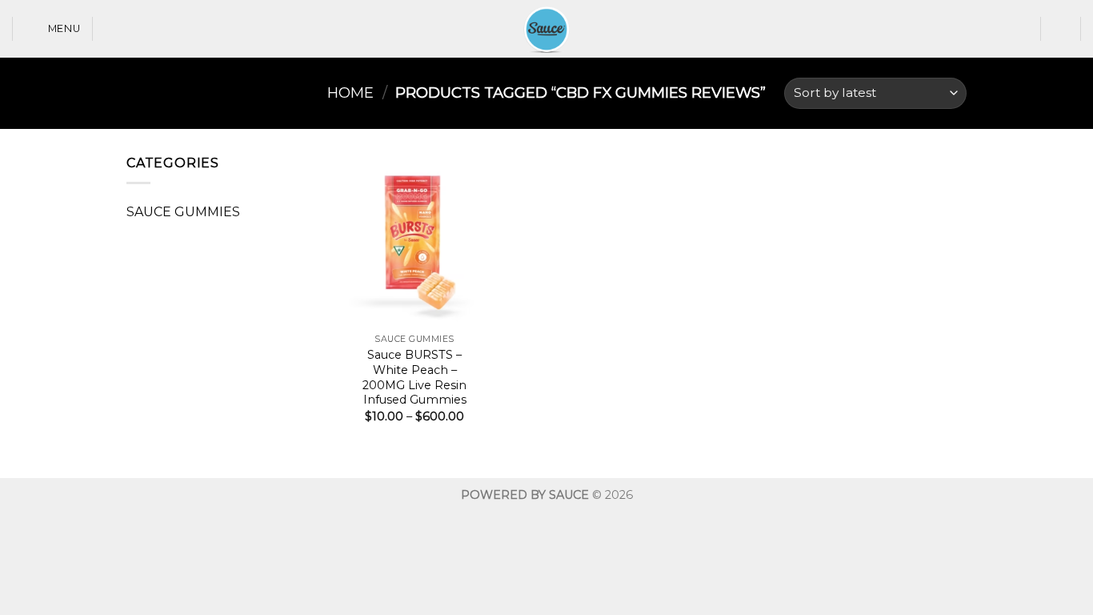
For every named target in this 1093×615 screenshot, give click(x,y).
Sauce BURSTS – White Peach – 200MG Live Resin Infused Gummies (414, 377)
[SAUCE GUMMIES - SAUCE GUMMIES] (546, 29)
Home (350, 92)
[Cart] (1061, 28)
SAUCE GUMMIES (183, 211)
